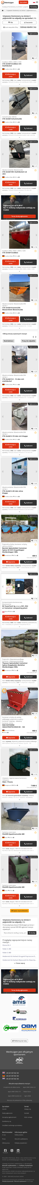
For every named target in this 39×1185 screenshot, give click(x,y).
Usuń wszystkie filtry (11, 27)
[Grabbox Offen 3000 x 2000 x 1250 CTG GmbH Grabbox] (19, 235)
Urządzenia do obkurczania (11, 1087)
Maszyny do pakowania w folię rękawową (19, 1100)
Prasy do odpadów (28, 341)
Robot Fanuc (27, 1091)
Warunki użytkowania (20, 1181)
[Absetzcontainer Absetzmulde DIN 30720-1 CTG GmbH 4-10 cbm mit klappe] (19, 416)
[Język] (34, 2)
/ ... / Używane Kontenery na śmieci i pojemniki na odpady (20, 10)
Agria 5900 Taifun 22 (29, 1087)
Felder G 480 (7, 953)
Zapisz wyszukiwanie (20, 911)
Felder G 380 (7, 949)
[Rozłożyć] (19, 84)
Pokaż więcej (20, 963)
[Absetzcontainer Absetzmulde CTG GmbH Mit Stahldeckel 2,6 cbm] (19, 154)
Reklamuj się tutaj (20, 1041)
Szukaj (34, 7)
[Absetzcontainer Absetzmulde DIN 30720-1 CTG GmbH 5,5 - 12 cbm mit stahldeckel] (19, 359)
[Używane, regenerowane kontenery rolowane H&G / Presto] (19, 762)
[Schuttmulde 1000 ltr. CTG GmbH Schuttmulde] (19, 101)
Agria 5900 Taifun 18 (14, 1091)
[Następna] (36, 46)
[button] (37, 2)
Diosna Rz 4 (7, 945)
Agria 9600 (27, 1096)
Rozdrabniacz (8, 341)
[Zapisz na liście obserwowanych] (35, 62)
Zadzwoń (29, 75)
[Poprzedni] (2, 46)
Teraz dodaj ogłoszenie (19, 216)
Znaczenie (28, 22)
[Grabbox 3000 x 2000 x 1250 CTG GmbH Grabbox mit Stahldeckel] (19, 46)
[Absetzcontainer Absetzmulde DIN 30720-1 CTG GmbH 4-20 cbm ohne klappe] (19, 471)
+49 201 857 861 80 (12, 1073)
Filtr (11, 22)
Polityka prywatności (8, 1181)
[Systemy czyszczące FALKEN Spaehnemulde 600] (19, 816)
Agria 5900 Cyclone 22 (14, 1096)
